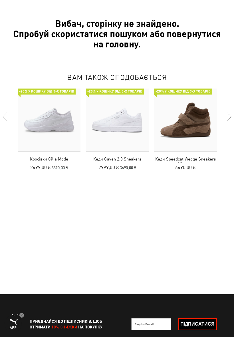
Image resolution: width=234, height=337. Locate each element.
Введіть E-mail (144, 324)
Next (229, 117)
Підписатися (197, 324)
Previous (5, 117)
